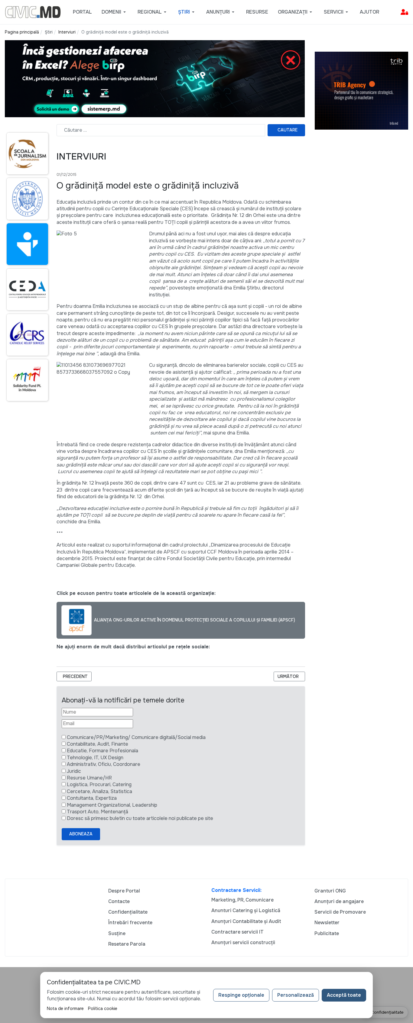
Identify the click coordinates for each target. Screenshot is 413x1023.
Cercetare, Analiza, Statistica (99, 791)
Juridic (74, 771)
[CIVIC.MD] (33, 11)
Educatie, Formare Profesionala (102, 750)
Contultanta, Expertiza (92, 798)
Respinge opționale (241, 995)
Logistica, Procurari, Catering (99, 784)
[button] (115, 12)
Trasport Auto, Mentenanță (97, 811)
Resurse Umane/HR (89, 778)
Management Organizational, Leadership (112, 805)
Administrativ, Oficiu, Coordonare (103, 764)
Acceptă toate (344, 995)
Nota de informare (65, 1008)
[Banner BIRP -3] (155, 78)
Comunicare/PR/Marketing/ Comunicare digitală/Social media (136, 737)
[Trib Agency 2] (361, 90)
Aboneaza (81, 834)
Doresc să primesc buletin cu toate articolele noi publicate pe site (140, 818)
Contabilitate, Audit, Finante (97, 744)
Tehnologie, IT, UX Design (95, 757)
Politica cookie (102, 1008)
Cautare (288, 130)
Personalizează (295, 995)
